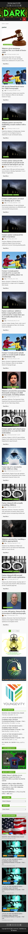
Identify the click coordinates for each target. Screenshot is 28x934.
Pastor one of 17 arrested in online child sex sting (14, 456)
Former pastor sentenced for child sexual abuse (14, 224)
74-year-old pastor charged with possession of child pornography (14, 600)
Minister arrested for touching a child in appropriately (14, 528)
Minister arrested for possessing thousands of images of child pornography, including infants (14, 380)
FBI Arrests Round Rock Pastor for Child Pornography (14, 75)
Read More (6, 63)
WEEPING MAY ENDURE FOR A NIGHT (13, 713)
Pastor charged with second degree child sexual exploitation (14, 564)
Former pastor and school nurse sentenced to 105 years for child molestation (14, 418)
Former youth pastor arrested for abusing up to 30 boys (14, 188)
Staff (5, 90)
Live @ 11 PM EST (24, 19)
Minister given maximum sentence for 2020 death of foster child (14, 37)
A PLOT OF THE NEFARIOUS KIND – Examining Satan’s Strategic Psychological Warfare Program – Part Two (14, 876)
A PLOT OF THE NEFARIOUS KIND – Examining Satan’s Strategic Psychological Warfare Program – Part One (14, 903)
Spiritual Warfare (21, 855)
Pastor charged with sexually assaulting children (14, 492)
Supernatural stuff (6, 882)
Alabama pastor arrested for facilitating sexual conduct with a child (14, 112)
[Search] (20, 19)
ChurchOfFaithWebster (8, 792)
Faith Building (10, 855)
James (11, 833)
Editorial (5, 855)
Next (18, 631)
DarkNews (22, 928)
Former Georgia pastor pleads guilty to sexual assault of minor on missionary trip (14, 342)
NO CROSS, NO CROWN (9, 742)
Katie (5, 54)
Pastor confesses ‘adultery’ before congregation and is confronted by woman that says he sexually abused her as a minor (14, 300)
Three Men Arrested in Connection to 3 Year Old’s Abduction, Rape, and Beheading (12, 787)
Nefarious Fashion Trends (12, 908)
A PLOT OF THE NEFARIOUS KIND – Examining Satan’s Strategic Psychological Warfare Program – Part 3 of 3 (14, 848)
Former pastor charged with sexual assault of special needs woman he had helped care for (14, 150)
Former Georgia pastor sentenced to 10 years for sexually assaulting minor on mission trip (14, 260)
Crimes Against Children (7, 44)
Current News (5, 118)
